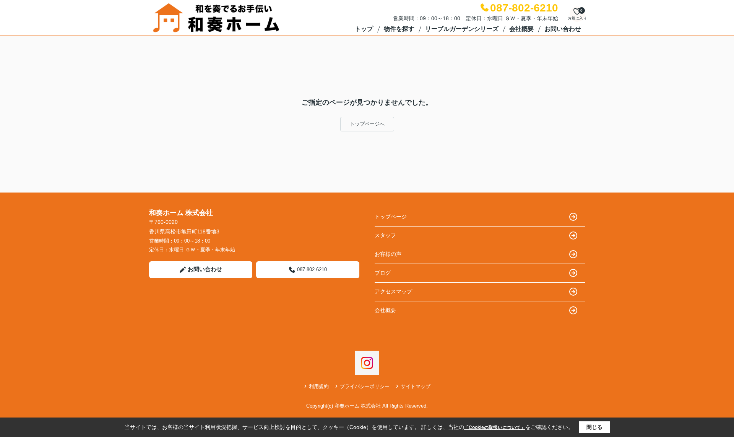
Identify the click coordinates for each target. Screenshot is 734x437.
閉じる (594, 427)
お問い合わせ (562, 29)
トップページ (391, 217)
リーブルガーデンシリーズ (462, 29)
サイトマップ (415, 386)
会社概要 (521, 29)
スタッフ (385, 235)
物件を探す (399, 29)
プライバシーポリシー (365, 386)
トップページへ (367, 124)
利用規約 (319, 386)
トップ (364, 29)
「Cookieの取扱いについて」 (494, 427)
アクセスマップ (393, 291)
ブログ (383, 273)
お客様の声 (388, 254)
